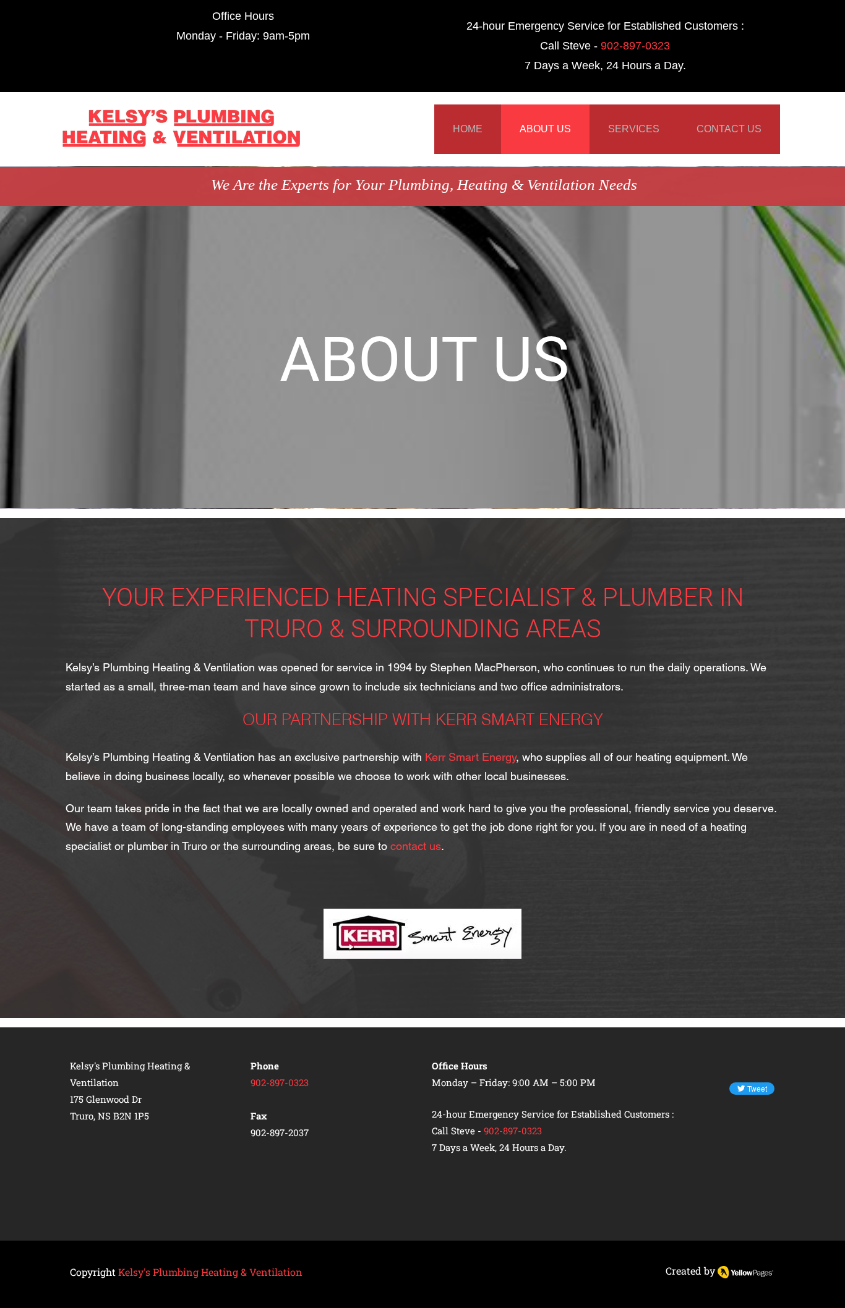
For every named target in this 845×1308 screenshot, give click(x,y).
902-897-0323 (635, 46)
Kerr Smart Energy (470, 756)
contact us (415, 845)
